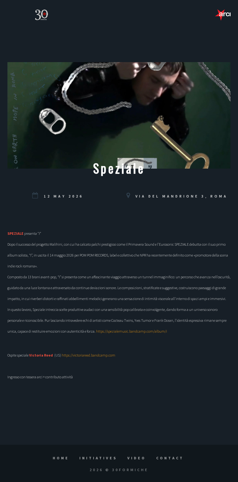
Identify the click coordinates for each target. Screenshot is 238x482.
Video (136, 458)
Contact (170, 458)
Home (61, 458)
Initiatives (98, 458)
